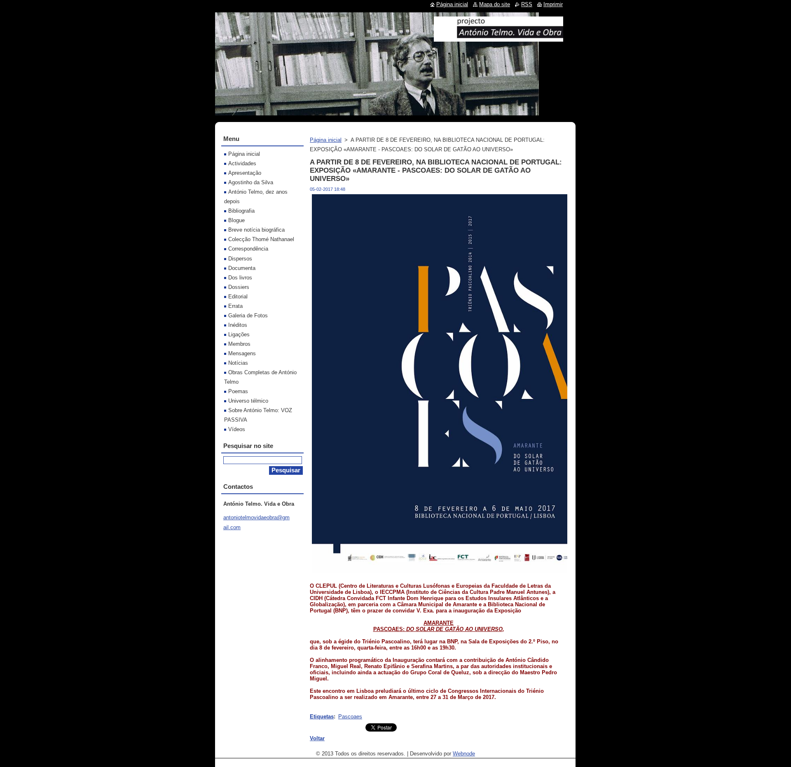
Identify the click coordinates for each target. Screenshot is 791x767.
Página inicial (326, 140)
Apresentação (244, 173)
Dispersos (240, 259)
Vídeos (236, 429)
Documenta (241, 268)
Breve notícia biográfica (256, 230)
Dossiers (238, 287)
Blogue (236, 220)
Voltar (317, 738)
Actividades (242, 163)
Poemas (238, 391)
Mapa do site (494, 4)
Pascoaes (350, 716)
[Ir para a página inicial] (498, 38)
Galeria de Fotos (248, 315)
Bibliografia (241, 211)
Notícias (238, 363)
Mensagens (242, 353)
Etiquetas (322, 716)
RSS (526, 4)
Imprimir (553, 4)
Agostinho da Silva (250, 182)
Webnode (464, 754)
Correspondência (248, 249)
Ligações (239, 334)
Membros (239, 344)
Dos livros (240, 277)
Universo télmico (248, 401)
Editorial (238, 296)
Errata (235, 306)
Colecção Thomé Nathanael (261, 239)
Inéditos (237, 325)
